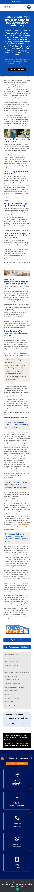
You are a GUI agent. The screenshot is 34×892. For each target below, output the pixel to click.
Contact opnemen (17, 763)
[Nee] (32, 885)
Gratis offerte (16, 69)
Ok (17, 889)
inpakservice (25, 525)
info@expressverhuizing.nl (18, 647)
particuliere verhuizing (14, 604)
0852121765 (18, 640)
